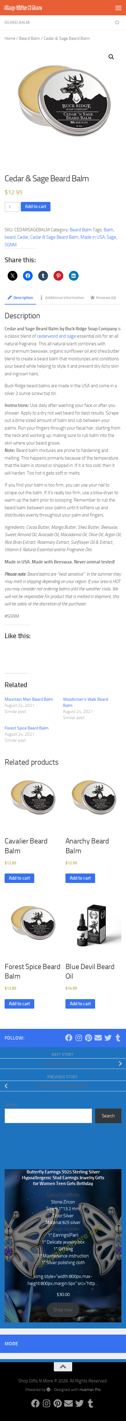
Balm (108, 230)
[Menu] (118, 7)
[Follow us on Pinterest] (88, 1037)
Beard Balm (17, 22)
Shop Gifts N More (23, 7)
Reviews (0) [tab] (106, 297)
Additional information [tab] (64, 297)
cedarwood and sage (56, 336)
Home (10, 38)
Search (11, 1105)
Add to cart (35, 206)
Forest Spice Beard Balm (27, 728)
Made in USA (92, 237)
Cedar (22, 237)
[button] (111, 57)
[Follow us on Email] (98, 1037)
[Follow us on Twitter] (108, 1037)
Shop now (63, 1310)
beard (10, 237)
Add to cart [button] (19, 878)
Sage (111, 237)
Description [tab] (23, 297)
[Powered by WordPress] (48, 1390)
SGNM (11, 245)
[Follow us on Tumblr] (117, 1037)
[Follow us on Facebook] (68, 1037)
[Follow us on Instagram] (78, 1037)
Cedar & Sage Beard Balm (54, 237)
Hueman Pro (90, 1389)
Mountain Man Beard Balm (29, 699)
